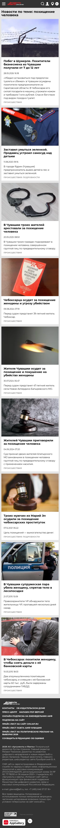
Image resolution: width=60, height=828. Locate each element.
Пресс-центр (9, 712)
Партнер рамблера (26, 814)
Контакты (8, 708)
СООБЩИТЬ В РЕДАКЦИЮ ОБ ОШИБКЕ (23, 738)
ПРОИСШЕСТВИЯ (13, 102)
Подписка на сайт (13, 720)
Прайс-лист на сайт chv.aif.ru (20, 724)
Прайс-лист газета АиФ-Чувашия (22, 728)
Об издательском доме (30, 708)
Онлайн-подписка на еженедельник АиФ (27, 716)
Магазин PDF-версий (31, 712)
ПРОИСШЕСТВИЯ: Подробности (22, 177)
